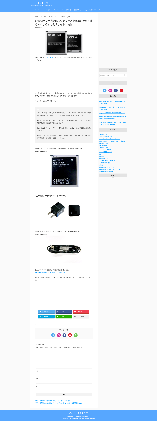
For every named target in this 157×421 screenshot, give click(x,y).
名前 (37, 371)
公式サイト (49, 57)
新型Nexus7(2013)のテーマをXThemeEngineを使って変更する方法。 (61, 403)
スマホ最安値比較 (66, 10)
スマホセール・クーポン (52, 10)
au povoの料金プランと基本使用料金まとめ (112, 113)
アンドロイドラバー (40, 3)
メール (38, 378)
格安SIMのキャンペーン (95, 10)
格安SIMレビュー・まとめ (81, 10)
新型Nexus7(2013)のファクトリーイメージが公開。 (56, 401)
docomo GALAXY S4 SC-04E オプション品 (50, 272)
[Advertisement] (64, 76)
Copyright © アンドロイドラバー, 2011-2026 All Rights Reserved (78, 418)
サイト (38, 386)
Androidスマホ (38, 10)
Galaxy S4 (39, 325)
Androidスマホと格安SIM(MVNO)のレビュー (78, 416)
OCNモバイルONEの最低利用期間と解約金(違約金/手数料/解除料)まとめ (112, 117)
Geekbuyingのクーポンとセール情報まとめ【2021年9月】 (112, 102)
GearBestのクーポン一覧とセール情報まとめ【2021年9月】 (112, 108)
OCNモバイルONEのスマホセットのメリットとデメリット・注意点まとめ (113, 123)
